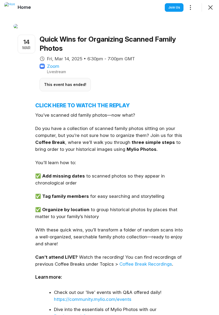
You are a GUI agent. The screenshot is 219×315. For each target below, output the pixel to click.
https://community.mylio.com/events (92, 299)
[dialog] (109, 157)
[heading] (24, 7)
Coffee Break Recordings (145, 264)
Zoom (53, 66)
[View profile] (9, 7)
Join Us (174, 7)
